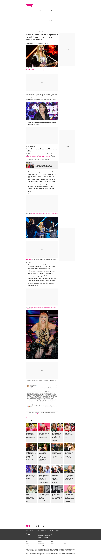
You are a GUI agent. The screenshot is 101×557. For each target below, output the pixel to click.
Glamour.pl (27, 543)
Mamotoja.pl (40, 541)
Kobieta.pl (52, 543)
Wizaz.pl (65, 543)
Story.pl (65, 545)
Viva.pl (65, 541)
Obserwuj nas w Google (50, 70)
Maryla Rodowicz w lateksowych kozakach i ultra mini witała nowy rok (38, 156)
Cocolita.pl (27, 545)
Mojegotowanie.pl (41, 543)
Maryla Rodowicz (29, 259)
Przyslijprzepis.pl (53, 545)
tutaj (34, 555)
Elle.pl (27, 541)
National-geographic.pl (42, 545)
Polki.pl (52, 541)
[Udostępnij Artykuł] (56, 70)
